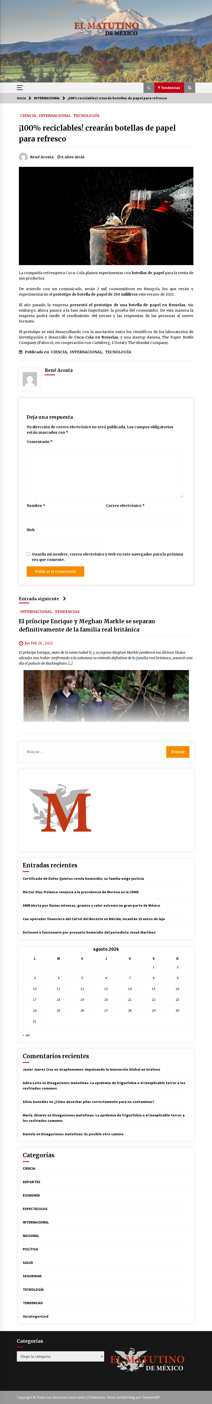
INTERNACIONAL (55, 115)
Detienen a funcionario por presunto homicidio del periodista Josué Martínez (89, 932)
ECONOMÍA (31, 1195)
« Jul (26, 1035)
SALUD (28, 1262)
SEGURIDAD (32, 1276)
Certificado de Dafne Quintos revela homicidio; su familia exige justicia (83, 878)
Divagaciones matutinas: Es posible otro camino (82, 1134)
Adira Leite (32, 1082)
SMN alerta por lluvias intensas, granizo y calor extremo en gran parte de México (91, 905)
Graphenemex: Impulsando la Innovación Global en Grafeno (109, 1069)
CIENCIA (28, 115)
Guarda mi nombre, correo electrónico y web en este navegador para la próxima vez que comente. (107, 557)
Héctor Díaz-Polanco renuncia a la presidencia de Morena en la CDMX (81, 892)
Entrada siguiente (39, 598)
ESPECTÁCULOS (35, 1208)
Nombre (36, 505)
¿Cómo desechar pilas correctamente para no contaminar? (104, 1101)
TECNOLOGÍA (86, 115)
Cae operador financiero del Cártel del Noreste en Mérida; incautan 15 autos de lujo (94, 919)
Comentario (39, 441)
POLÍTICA (30, 1249)
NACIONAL (31, 1235)
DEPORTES (31, 1182)
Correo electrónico (125, 505)
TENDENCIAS (67, 612)
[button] (148, 87)
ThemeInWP (151, 1397)
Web (31, 530)
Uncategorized (35, 1316)
